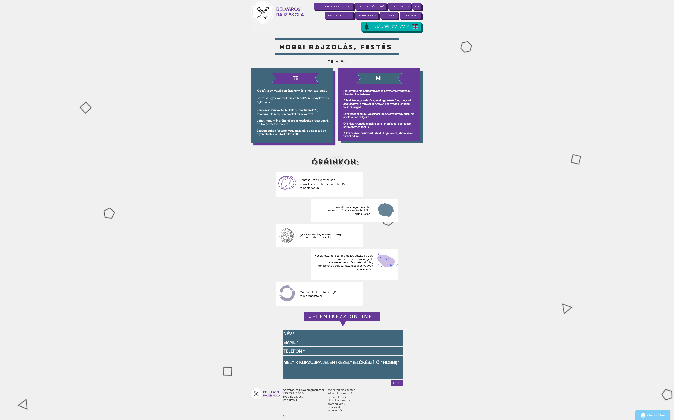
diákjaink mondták (339, 400)
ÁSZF (286, 415)
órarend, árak (336, 403)
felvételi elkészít (339, 393)
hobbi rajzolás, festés (341, 389)
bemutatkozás (336, 397)
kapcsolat (333, 407)
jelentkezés (335, 410)
